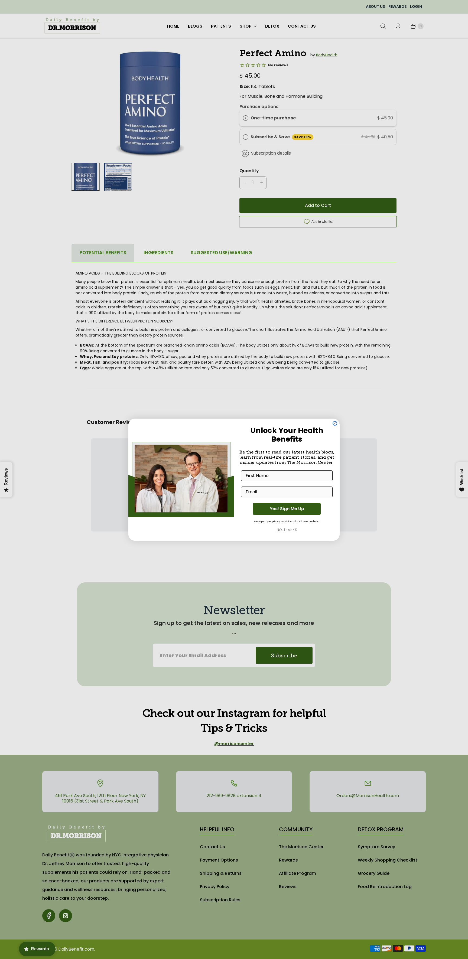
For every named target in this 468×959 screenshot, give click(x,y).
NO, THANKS (287, 529)
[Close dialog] (335, 423)
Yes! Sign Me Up (287, 508)
